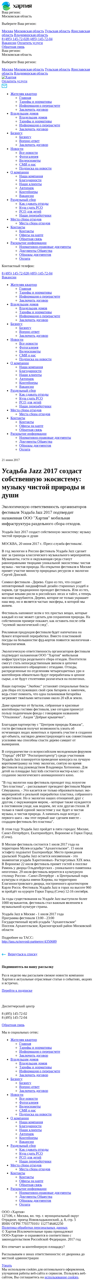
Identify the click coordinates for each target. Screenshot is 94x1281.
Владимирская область (31, 35)
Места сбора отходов (26, 219)
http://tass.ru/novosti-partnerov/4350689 (29, 941)
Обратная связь (13, 47)
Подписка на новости (35, 168)
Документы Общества (35, 250)
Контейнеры (28, 192)
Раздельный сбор (23, 200)
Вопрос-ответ (29, 141)
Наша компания (31, 176)
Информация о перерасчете (39, 105)
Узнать (7, 1265)
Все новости (28, 152)
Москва (7, 31)
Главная (25, 98)
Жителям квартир (23, 94)
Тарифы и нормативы (35, 101)
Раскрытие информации (28, 243)
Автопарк (26, 188)
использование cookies (61, 1277)
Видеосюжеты (30, 160)
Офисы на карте (31, 235)
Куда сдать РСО (31, 207)
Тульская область (57, 31)
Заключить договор (33, 109)
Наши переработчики (35, 215)
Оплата (24, 258)
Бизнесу (16, 133)
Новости (16, 149)
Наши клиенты (30, 184)
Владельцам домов (24, 113)
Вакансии (9, 43)
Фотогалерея (28, 156)
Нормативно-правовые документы (45, 247)
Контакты (17, 227)
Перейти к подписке (17, 990)
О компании (19, 172)
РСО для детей (30, 211)
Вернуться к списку (22, 954)
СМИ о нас (27, 164)
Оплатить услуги (30, 43)
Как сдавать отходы (34, 203)
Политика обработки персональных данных (35, 1227)
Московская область (29, 31)
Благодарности (30, 180)
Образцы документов (35, 254)
